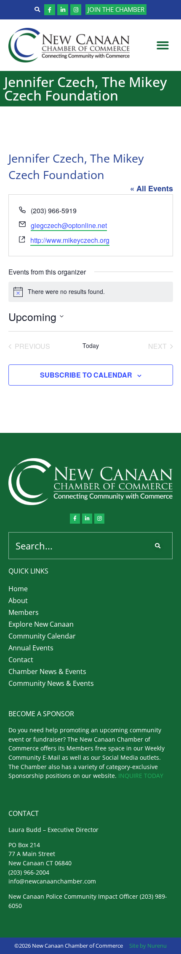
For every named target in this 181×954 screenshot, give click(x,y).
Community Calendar (42, 636)
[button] (163, 45)
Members (23, 612)
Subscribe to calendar (86, 375)
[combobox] (77, 546)
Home (18, 588)
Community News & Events (51, 683)
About (18, 600)
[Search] (159, 546)
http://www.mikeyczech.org (69, 240)
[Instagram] (75, 9)
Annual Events (30, 647)
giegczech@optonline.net (69, 225)
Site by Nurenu (148, 945)
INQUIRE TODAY (140, 776)
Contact (20, 659)
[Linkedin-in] (62, 9)
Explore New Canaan (41, 624)
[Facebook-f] (49, 9)
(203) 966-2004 (28, 872)
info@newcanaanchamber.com (52, 881)
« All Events (151, 188)
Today (91, 346)
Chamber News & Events (47, 671)
